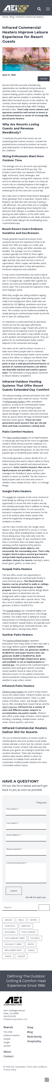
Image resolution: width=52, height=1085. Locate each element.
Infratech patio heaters (13, 691)
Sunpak (6, 1038)
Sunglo (9, 497)
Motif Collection (9, 707)
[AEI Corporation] (16, 9)
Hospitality (34, 1041)
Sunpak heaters (13, 610)
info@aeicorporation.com (15, 1019)
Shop (30, 1027)
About (7, 1051)
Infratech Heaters (11, 1035)
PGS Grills (7, 1031)
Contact (8, 1056)
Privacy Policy (9, 1069)
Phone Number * (14, 849)
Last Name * (12, 823)
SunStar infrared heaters (17, 640)
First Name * (12, 809)
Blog (12, 16)
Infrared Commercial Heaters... (30, 16)
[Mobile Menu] (48, 9)
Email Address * (13, 835)
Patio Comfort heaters (17, 437)
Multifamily (34, 1036)
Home (5, 16)
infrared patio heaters (15, 401)
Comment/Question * (16, 862)
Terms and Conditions (36, 1066)
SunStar (7, 1045)
